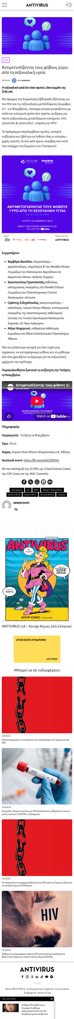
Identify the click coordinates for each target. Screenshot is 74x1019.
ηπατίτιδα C (30, 495)
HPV (36, 490)
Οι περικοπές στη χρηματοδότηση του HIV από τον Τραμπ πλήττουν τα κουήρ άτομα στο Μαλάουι (37, 884)
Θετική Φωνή (47, 495)
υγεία (6, 362)
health (5, 60)
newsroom (25, 80)
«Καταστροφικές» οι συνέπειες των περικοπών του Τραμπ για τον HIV (35, 741)
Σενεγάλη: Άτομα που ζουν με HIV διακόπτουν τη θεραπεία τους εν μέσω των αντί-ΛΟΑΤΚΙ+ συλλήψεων (36, 813)
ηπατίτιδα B (14, 495)
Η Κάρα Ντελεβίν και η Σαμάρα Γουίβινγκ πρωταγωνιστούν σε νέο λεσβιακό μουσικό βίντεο (35, 1009)
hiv (28, 490)
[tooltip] (24, 481)
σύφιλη (61, 495)
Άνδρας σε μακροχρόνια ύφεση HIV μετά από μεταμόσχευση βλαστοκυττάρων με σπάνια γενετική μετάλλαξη (33, 955)
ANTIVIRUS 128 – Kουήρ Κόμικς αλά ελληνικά (37, 626)
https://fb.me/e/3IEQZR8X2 (41, 460)
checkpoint (16, 490)
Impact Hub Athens (52, 490)
